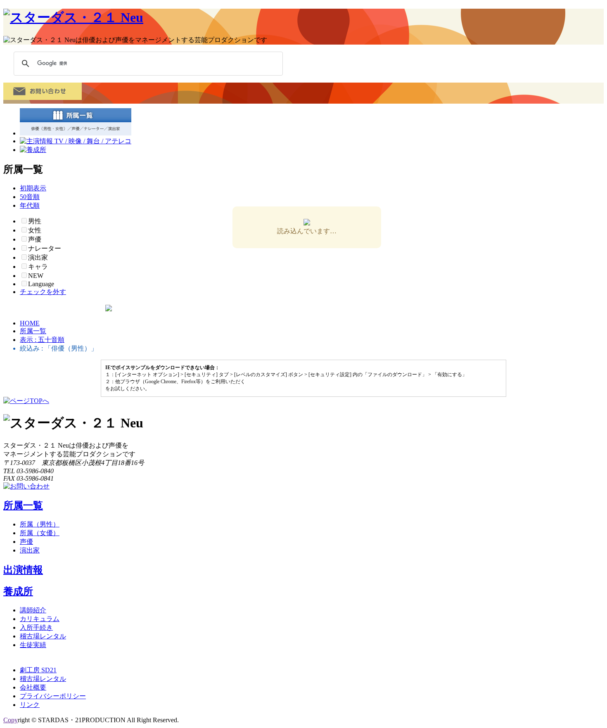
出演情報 (23, 569)
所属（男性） (39, 524)
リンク (30, 704)
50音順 (30, 196)
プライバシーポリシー (53, 696)
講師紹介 (33, 610)
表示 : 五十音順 (42, 339)
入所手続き (36, 627)
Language (41, 283)
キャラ (38, 266)
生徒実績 (33, 644)
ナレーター (44, 248)
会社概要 (33, 687)
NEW (35, 275)
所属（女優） (39, 532)
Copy (10, 719)
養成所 (18, 591)
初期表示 (33, 188)
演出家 (38, 257)
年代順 (30, 205)
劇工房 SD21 (38, 669)
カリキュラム (39, 618)
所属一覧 (33, 330)
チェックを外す (43, 291)
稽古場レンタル (43, 636)
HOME (30, 323)
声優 (26, 541)
